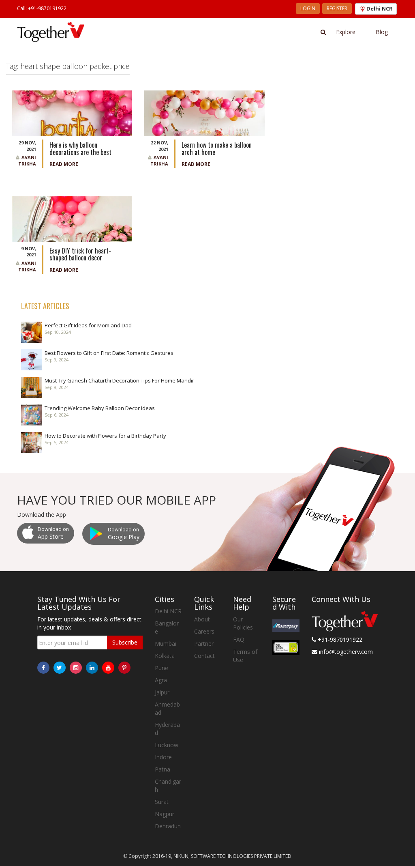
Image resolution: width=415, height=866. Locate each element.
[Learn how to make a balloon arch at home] (204, 112)
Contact (204, 656)
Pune (161, 668)
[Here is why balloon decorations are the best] (72, 112)
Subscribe (124, 642)
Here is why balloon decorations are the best (81, 148)
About (202, 619)
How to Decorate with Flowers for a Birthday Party (105, 435)
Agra (161, 680)
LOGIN (307, 8)
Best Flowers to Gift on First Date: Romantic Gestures (109, 353)
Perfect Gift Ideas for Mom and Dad (88, 325)
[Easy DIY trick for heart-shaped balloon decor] (72, 218)
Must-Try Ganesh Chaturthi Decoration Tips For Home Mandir (119, 380)
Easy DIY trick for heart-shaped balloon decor (80, 254)
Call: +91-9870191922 (41, 8)
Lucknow (166, 745)
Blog (382, 32)
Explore (345, 32)
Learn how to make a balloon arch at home (217, 148)
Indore (163, 757)
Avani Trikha (27, 160)
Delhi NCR (168, 611)
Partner (204, 643)
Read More (63, 164)
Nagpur (164, 814)
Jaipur (162, 692)
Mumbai (165, 643)
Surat (162, 802)
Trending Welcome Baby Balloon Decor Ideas (100, 408)
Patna (162, 769)
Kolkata (165, 656)
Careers (204, 631)
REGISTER (337, 8)
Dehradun (168, 826)
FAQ (238, 639)
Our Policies (243, 623)
